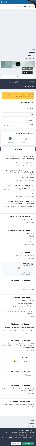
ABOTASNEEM (24, 230)
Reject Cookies (16, 443)
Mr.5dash (15, 158)
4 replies (18, 165)
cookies (15, 434)
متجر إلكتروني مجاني (29, 58)
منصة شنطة (32, 52)
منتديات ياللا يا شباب (25, 6)
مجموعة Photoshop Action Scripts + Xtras (21, 201)
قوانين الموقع (25, 434)
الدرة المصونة (25, 216)
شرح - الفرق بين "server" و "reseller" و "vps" (20, 171)
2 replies (18, 211)
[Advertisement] (18, 27)
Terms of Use (30, 432)
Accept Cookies (27, 443)
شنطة (33, 49)
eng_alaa (26, 158)
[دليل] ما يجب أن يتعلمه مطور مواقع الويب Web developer (20, 186)
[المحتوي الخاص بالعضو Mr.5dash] (18, 76)
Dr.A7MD (26, 203)
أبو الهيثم (21, 172)
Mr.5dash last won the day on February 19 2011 (20, 94)
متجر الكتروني (31, 55)
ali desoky (25, 281)
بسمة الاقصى (25, 401)
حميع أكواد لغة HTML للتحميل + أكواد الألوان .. (21, 156)
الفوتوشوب (10, 203)
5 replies (18, 180)
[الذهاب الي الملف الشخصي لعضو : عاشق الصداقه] (31, 264)
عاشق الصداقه (19, 189)
